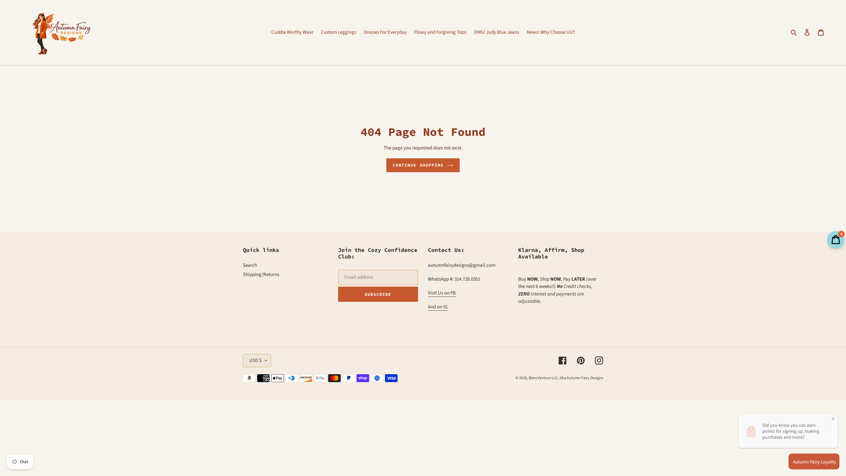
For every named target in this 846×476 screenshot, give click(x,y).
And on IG (437, 306)
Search (250, 265)
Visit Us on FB (442, 293)
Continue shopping (418, 165)
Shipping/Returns (261, 274)
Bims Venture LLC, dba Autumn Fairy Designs (566, 378)
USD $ (255, 360)
